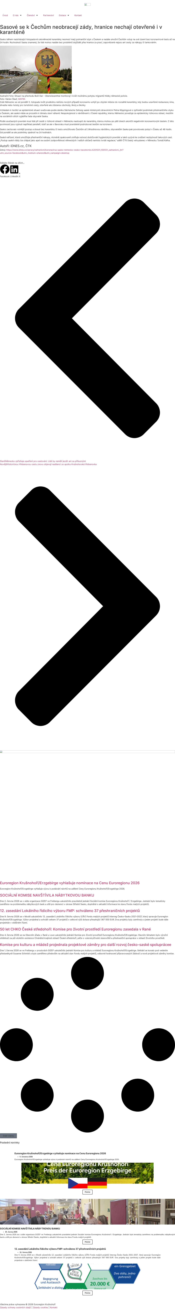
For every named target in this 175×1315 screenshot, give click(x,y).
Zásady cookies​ (40, 1307)
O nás (15, 15)
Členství (31, 15)
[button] (5, 171)
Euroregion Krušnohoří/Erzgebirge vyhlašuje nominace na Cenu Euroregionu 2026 (70, 883)
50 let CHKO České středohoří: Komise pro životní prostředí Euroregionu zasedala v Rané (75, 929)
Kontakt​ (53, 1307)
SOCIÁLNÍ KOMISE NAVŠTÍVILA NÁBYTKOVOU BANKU (47, 895)
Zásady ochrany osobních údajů (15, 1307)
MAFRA (21, 99)
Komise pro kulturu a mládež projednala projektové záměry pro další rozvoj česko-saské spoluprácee (85, 944)
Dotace (62, 15)
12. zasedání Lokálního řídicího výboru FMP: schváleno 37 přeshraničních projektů (70, 910)
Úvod (5, 15)
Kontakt (78, 15)
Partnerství (48, 15)
